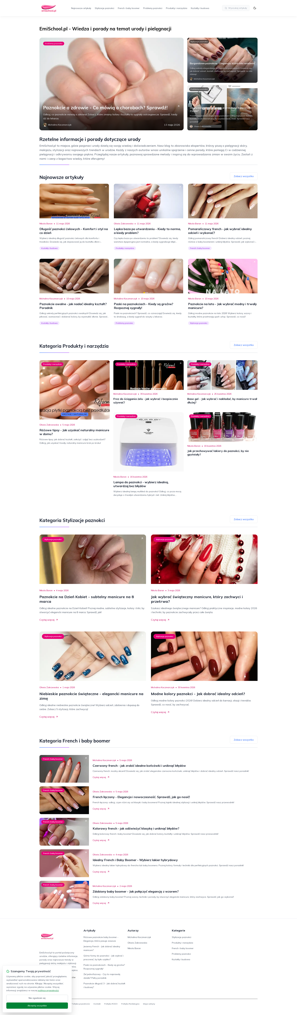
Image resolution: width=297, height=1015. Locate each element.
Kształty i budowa (200, 8)
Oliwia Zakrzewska (123, 223)
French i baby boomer (129, 8)
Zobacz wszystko (244, 176)
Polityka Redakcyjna (130, 1004)
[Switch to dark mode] (255, 8)
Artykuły (89, 930)
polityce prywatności (48, 990)
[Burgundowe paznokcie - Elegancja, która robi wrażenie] (222, 60)
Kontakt (97, 1004)
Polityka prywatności (80, 1004)
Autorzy (133, 930)
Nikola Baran (46, 223)
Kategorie (178, 930)
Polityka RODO (111, 1004)
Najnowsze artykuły (81, 8)
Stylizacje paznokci (104, 8)
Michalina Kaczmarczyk (51, 298)
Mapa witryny (149, 1004)
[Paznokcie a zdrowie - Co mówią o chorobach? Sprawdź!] (111, 84)
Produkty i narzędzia (176, 8)
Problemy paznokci (152, 8)
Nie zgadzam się (37, 998)
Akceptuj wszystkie (37, 1005)
